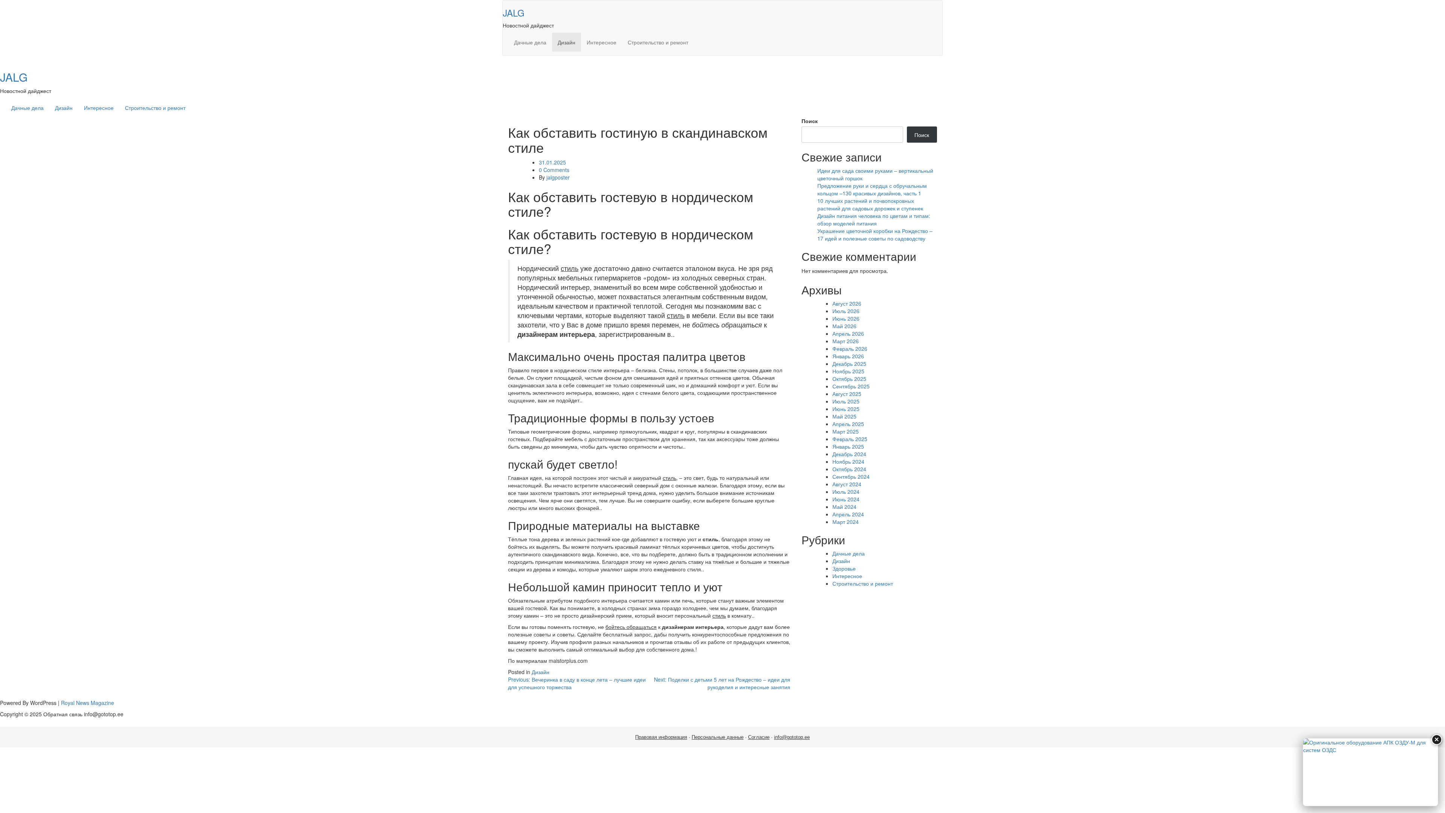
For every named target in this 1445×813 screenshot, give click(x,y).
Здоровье (844, 568)
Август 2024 (846, 484)
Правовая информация (661, 737)
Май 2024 (844, 506)
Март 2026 (845, 341)
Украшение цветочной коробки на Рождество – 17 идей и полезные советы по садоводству (874, 234)
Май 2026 (844, 326)
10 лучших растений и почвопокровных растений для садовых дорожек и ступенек (870, 204)
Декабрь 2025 (849, 363)
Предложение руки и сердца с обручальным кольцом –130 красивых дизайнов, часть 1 (872, 189)
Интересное (601, 42)
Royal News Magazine (87, 702)
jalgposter (558, 177)
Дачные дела (530, 42)
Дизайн (566, 42)
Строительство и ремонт (658, 42)
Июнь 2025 (845, 409)
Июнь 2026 (845, 318)
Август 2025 (846, 393)
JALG (514, 12)
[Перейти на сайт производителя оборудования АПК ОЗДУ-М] (1370, 772)
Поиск (810, 121)
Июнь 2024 (845, 499)
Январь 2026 (848, 356)
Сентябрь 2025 (851, 386)
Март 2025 (845, 431)
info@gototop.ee (792, 737)
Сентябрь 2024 (851, 476)
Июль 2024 (845, 491)
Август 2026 (846, 303)
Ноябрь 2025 (848, 371)
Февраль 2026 (849, 348)
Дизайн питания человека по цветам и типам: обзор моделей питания (873, 219)
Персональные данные (718, 737)
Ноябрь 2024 (848, 461)
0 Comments (554, 170)
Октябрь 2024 (849, 469)
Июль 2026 (845, 311)
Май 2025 (844, 416)
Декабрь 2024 (849, 454)
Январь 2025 (848, 446)
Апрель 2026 (848, 333)
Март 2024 (845, 521)
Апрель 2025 (848, 424)
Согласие (759, 737)
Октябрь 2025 (849, 378)
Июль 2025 (845, 401)
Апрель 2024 (848, 514)
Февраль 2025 (849, 439)
